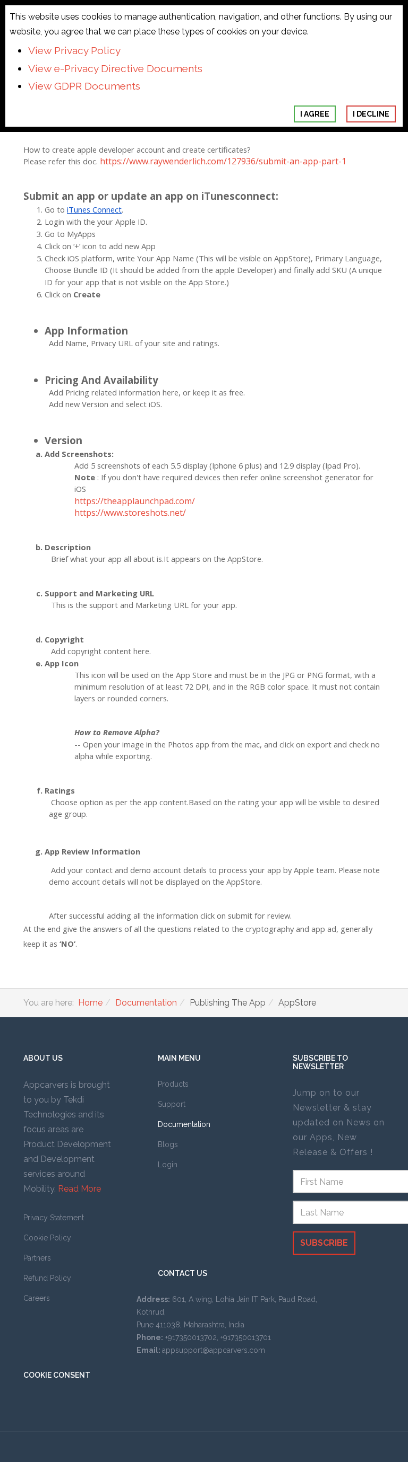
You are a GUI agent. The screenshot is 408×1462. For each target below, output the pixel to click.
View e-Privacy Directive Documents (115, 68)
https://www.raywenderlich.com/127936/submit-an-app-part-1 (223, 161)
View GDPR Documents (84, 86)
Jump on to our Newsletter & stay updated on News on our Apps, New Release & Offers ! (339, 1122)
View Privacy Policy (74, 50)
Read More (79, 1189)
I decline (371, 114)
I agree (314, 114)
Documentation (146, 1003)
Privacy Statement (53, 1217)
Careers (36, 1298)
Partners (37, 1258)
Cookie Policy (47, 1238)
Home (90, 1003)
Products (173, 1084)
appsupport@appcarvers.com (213, 1350)
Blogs (168, 1144)
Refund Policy (47, 1278)
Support (171, 1104)
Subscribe (324, 1243)
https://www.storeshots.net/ (130, 512)
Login (167, 1164)
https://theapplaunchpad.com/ (134, 501)
